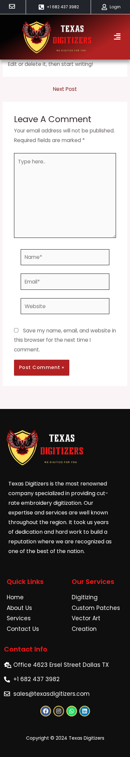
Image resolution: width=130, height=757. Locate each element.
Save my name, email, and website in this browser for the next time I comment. (65, 340)
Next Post (65, 89)
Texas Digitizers (86, 738)
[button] (117, 37)
